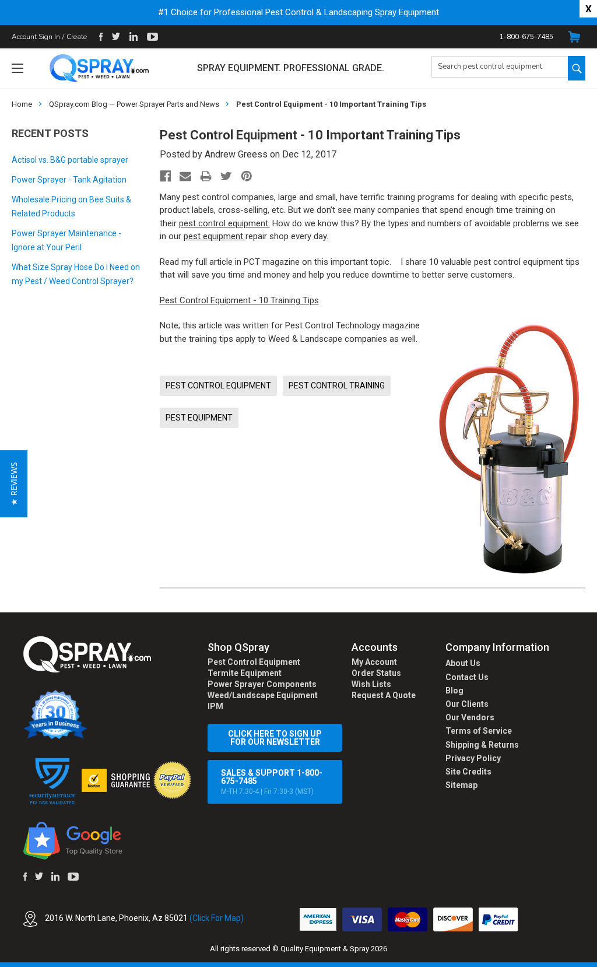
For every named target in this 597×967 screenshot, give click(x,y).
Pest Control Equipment (254, 662)
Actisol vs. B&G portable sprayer (70, 159)
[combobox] (499, 67)
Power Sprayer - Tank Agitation (69, 179)
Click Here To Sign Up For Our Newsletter (275, 738)
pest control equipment (218, 385)
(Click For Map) (216, 918)
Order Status (376, 673)
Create (76, 36)
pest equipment (214, 236)
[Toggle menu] (17, 68)
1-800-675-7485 (526, 36)
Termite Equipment (245, 673)
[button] (596, 960)
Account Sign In (36, 36)
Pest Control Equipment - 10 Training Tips (239, 300)
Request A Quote (384, 695)
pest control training (337, 385)
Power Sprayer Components (262, 684)
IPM (215, 706)
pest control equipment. (224, 223)
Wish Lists (371, 684)
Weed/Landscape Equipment (263, 695)
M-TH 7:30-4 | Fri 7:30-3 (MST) (271, 782)
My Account (374, 662)
